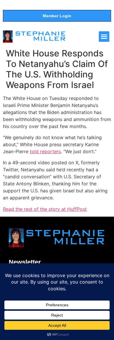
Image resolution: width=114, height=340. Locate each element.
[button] (104, 36)
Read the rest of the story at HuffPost (45, 209)
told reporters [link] (45, 151)
